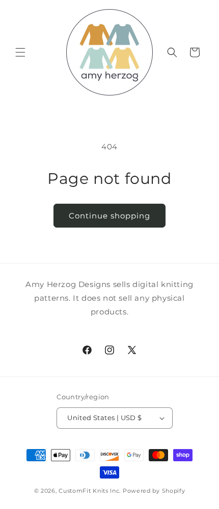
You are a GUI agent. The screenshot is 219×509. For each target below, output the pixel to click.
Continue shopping (109, 215)
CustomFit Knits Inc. (90, 490)
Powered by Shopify (154, 490)
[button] (20, 52)
